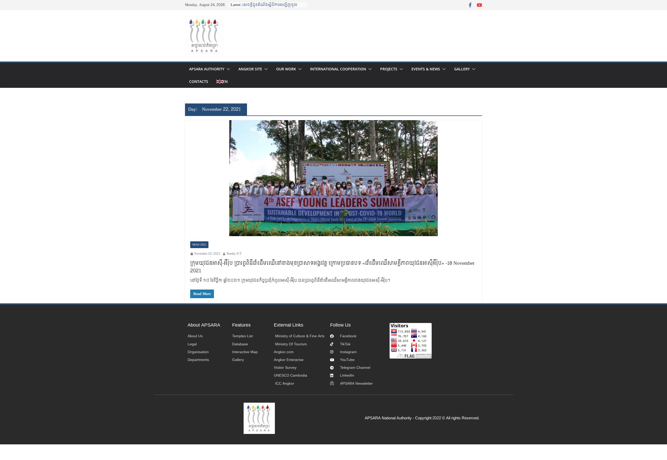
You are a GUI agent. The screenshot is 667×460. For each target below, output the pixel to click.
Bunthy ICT (234, 253)
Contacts (198, 81)
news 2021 (199, 244)
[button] (227, 69)
